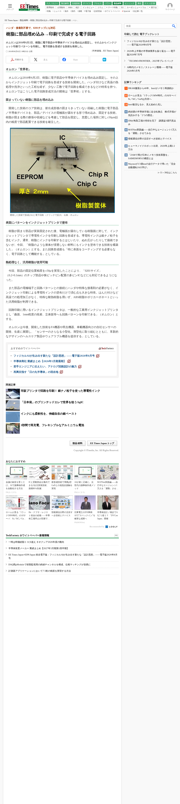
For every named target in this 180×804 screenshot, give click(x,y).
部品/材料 (24, 20)
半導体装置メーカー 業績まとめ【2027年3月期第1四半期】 (38, 548)
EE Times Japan (11, 20)
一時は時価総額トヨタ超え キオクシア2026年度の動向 (36, 542)
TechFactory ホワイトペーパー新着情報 (27, 535)
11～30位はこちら (168, 172)
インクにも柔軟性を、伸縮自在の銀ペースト (49, 413)
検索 (174, 25)
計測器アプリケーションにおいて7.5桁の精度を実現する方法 (39, 571)
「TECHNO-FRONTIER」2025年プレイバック (150, 61)
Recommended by (97, 526)
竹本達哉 (97, 51)
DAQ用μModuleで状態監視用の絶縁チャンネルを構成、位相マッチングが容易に (49, 564)
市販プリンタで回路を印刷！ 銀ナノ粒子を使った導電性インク (60, 390)
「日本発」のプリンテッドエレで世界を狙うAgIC (52, 402)
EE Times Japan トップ (102, 443)
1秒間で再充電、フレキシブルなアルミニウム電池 (52, 425)
